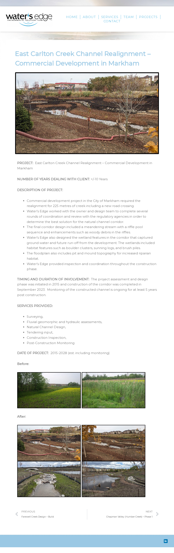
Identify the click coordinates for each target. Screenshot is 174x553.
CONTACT (112, 21)
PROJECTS (148, 17)
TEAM (128, 17)
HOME (71, 17)
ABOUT (89, 17)
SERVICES (109, 17)
